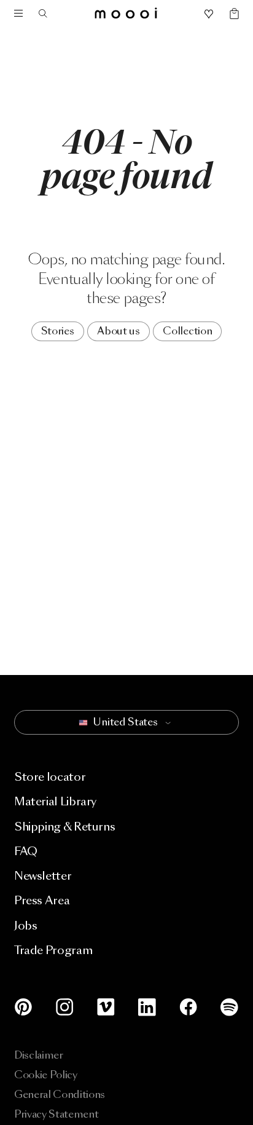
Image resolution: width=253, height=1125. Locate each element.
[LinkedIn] (147, 1007)
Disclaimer (38, 1055)
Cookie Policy (45, 1075)
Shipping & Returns (64, 826)
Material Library (55, 801)
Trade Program (53, 950)
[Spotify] (227, 1007)
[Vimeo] (106, 1007)
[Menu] (18, 14)
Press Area (41, 900)
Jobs (25, 925)
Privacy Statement (56, 1114)
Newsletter (42, 875)
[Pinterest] (25, 1007)
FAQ (25, 851)
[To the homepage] (126, 14)
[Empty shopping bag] (229, 14)
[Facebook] (188, 1007)
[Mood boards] (208, 14)
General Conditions (59, 1095)
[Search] (47, 14)
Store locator (49, 776)
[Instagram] (65, 1007)
